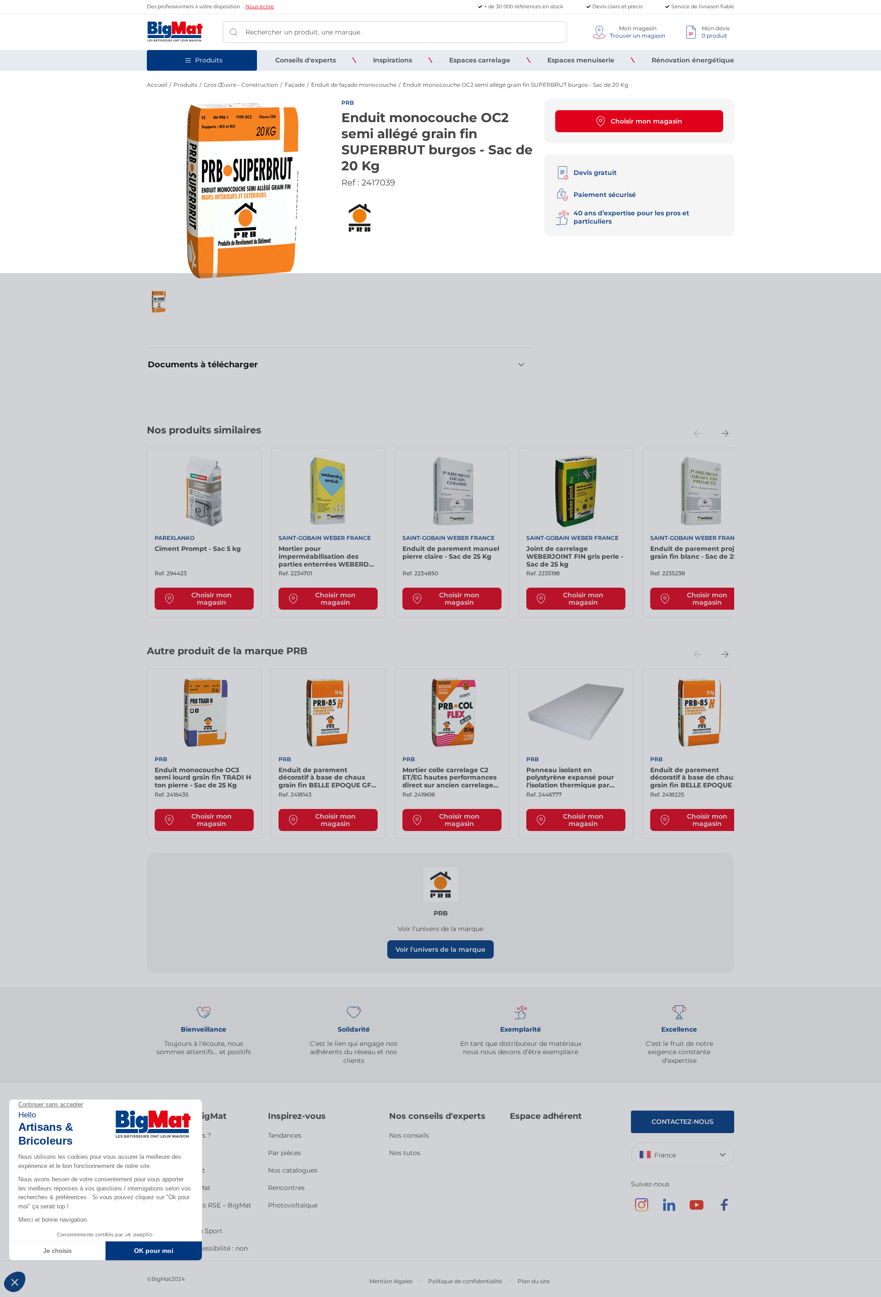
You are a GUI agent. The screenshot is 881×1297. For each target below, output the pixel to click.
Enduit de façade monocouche (353, 84)
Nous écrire (259, 6)
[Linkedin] (669, 1209)
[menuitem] (305, 60)
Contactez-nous (683, 1121)
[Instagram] (641, 1209)
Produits (185, 84)
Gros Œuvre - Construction (241, 84)
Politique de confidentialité (465, 1281)
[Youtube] (696, 1209)
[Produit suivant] (725, 433)
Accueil (157, 84)
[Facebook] (724, 1209)
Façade (294, 84)
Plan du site (534, 1281)
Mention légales (391, 1281)
